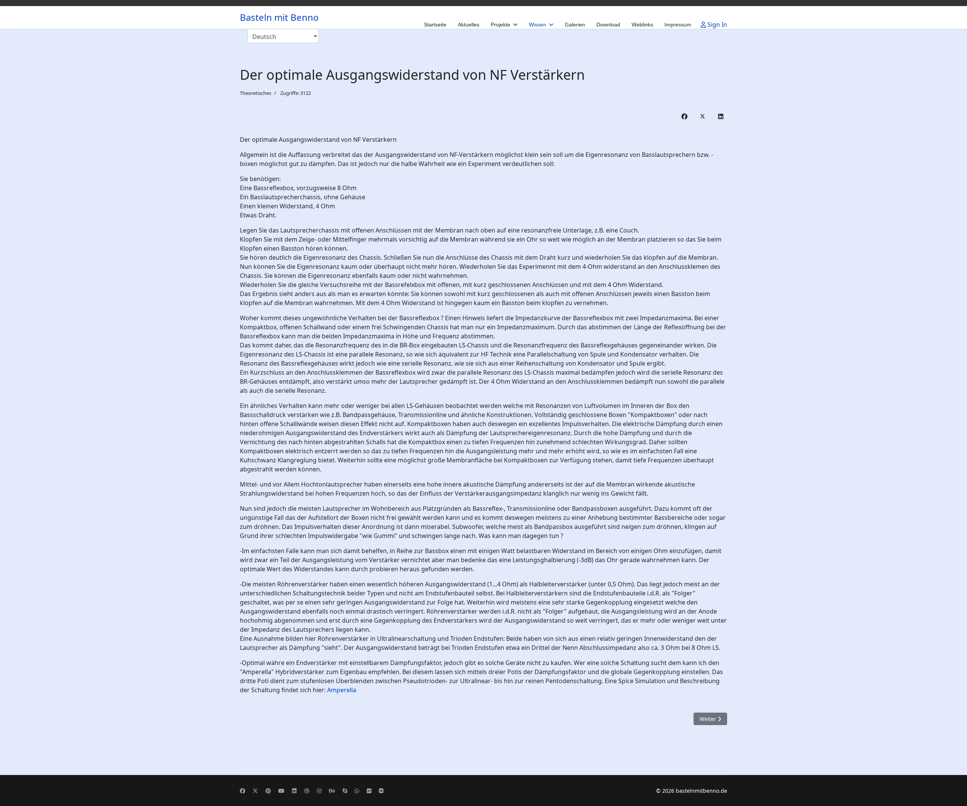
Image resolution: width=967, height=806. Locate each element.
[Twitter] (255, 790)
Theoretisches (255, 93)
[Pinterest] (268, 790)
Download (608, 25)
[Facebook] (684, 116)
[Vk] (381, 790)
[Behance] (332, 790)
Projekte (500, 25)
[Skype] (345, 790)
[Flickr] (369, 790)
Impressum (677, 25)
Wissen (537, 25)
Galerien (575, 25)
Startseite (435, 25)
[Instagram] (319, 790)
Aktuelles (468, 25)
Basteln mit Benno (279, 17)
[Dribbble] (306, 790)
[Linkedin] (294, 790)
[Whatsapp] (357, 790)
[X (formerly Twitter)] (702, 116)
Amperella (341, 690)
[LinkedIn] (720, 116)
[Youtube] (281, 790)
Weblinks (642, 25)
